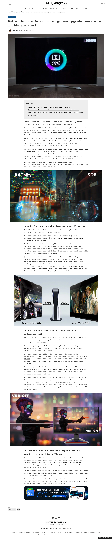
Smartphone (43, 8)
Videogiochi (12, 17)
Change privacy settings (105, 537)
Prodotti (32, 8)
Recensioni (54, 8)
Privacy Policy (55, 528)
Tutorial (84, 8)
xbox (18, 509)
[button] (103, 4)
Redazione (44, 528)
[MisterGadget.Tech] (56, 4)
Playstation (12, 509)
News (25, 8)
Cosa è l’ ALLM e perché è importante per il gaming (49, 107)
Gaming (64, 8)
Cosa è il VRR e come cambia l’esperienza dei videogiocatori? (53, 110)
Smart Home (74, 8)
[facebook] (53, 518)
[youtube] (59, 518)
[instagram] (56, 518)
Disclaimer (67, 528)
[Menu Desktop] (9, 3)
